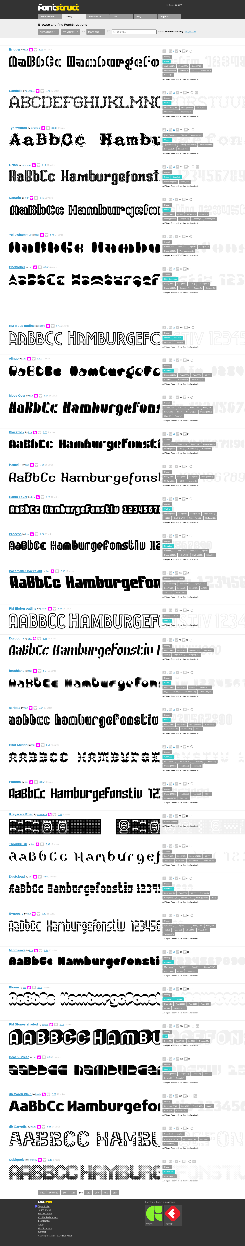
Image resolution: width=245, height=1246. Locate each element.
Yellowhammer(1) (187, 251)
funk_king (26, 165)
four (26, 49)
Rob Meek (67, 1235)
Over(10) (178, 416)
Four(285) (184, 70)
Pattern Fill (168, 1172)
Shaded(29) (204, 1041)
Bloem (14, 987)
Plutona (15, 782)
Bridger (14, 49)
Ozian (13, 165)
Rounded (168, 370)
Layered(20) (186, 112)
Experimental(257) (171, 1139)
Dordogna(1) (194, 650)
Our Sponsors (45, 1228)
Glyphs (149, 1223)
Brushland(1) (190, 692)
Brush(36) (177, 692)
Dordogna (16, 638)
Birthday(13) (169, 149)
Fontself (168, 1224)
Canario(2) (197, 219)
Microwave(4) (169, 967)
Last (115, 1192)
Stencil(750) (196, 66)
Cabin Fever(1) (195, 518)
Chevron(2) (210, 288)
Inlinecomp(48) (170, 182)
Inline (166, 61)
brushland (17, 671)
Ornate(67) (211, 761)
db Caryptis (18, 1126)
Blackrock (16, 432)
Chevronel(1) (185, 288)
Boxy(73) (168, 1041)
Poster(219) (181, 1110)
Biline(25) (210, 555)
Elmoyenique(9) (170, 897)
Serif (176, 616)
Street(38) (180, 1078)
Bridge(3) (198, 288)
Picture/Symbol (170, 822)
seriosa (14, 708)
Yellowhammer (20, 235)
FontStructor (95, 16)
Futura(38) (168, 412)
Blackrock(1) (193, 449)
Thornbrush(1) (194, 860)
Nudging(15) (191, 412)
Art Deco (177, 338)
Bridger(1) (168, 75)
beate (38, 1094)
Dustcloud (17, 876)
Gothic (167, 103)
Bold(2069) (168, 588)
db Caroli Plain (20, 1094)
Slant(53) (168, 592)
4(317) (194, 70)
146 (65, 1192)
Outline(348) (169, 66)
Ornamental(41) (170, 112)
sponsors (170, 1202)
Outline (167, 338)
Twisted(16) (169, 934)
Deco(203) (201, 107)
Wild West (168, 757)
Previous (53, 1192)
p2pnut (41, 326)
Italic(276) (182, 407)
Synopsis (16, 913)
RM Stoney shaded (23, 1024)
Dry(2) (166, 692)
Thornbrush (18, 844)
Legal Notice (44, 1221)
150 (97, 1192)
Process (15, 534)
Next (106, 1192)
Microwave (17, 950)
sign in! (178, 5)
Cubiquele (17, 1159)
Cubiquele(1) (169, 1176)
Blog (138, 16)
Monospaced (196, 135)
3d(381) (191, 1041)
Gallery (68, 16)
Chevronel (17, 267)
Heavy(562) (191, 971)
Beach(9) (168, 1078)
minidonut (35, 128)
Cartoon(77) (169, 379)
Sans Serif (178, 578)
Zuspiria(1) (204, 893)
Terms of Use (44, 1210)
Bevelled (176, 177)
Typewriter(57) (170, 145)
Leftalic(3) (181, 588)
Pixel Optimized (170, 135)
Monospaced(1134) (188, 145)
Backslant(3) (185, 584)
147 (73, 1192)
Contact (42, 1232)
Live (115, 16)
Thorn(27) (168, 860)
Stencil (167, 242)
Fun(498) (185, 1106)
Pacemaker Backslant (25, 571)
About (41, 1225)
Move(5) (167, 416)
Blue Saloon (18, 745)
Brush (166, 683)
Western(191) (185, 761)
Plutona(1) (184, 798)
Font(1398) (183, 66)
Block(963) (180, 1041)
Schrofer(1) (209, 724)
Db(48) (209, 1106)
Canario (15, 197)
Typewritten (18, 128)
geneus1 (30, 91)
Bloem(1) (168, 1004)
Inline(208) (184, 182)
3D (165, 1036)
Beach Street (19, 1057)
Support (165, 16)
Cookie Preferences (48, 1217)
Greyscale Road (21, 814)
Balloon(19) (183, 379)
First (42, 1192)
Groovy (167, 1069)
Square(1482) (170, 798)
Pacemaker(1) (170, 584)
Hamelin (15, 464)
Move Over (17, 395)
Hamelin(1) (192, 481)
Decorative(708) (170, 107)
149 (88, 1192)
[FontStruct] (62, 10)
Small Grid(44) (197, 379)
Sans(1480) (206, 70)
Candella (15, 91)
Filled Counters (170, 279)
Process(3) (168, 551)
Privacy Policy (45, 1213)
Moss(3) (180, 342)
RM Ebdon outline (22, 608)
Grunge (167, 140)
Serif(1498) (184, 219)
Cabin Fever (18, 497)
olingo (14, 358)
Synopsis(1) (169, 926)
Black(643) (206, 449)
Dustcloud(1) (169, 893)
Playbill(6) (199, 761)
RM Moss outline (22, 326)
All (190, 31)
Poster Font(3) (170, 1144)
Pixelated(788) (206, 145)
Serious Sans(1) (171, 729)
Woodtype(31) (170, 761)
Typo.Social (44, 1206)
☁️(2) (213, 897)
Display (167, 57)
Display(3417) (170, 70)
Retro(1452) (183, 149)
